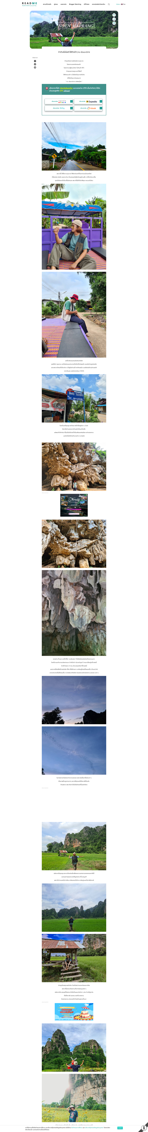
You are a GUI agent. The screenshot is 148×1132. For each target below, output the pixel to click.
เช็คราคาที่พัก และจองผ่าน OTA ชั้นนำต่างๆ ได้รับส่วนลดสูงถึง (74, 89)
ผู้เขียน (56, 4)
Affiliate (86, 4)
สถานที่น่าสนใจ (47, 4)
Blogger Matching (75, 4)
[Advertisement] (74, 806)
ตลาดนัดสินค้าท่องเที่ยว (98, 4)
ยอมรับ (120, 1128)
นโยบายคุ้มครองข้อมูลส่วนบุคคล (94, 1128)
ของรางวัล (63, 4)
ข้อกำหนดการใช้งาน (76, 1128)
